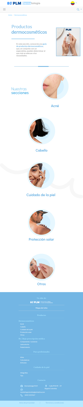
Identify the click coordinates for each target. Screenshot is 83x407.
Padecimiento (25, 347)
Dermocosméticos (20, 15)
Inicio (10, 15)
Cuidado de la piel (26, 329)
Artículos (23, 363)
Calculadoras (24, 360)
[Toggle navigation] (4, 9)
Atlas (22, 357)
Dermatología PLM (31, 386)
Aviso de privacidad (26, 403)
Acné (22, 324)
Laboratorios (24, 344)
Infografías (24, 373)
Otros (22, 335)
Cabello (23, 327)
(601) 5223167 (29, 395)
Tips (21, 375)
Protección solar (26, 332)
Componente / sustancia (28, 342)
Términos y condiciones (55, 403)
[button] (74, 3)
